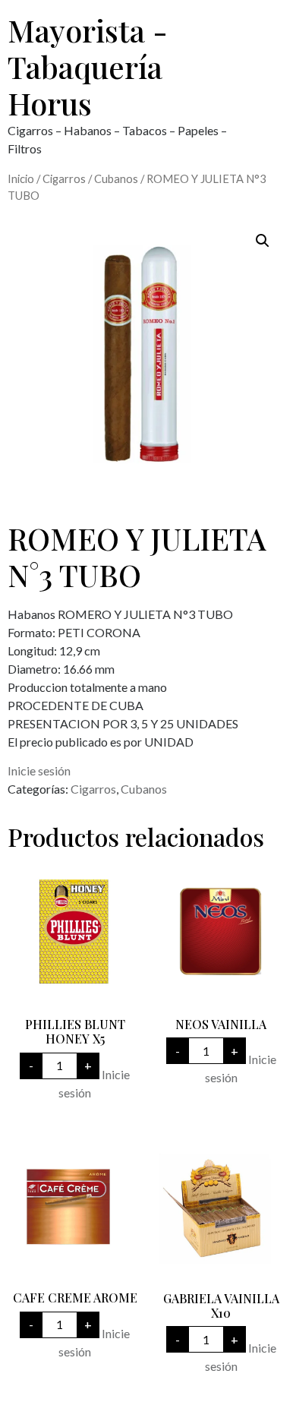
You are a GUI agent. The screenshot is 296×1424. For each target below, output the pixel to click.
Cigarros (64, 178)
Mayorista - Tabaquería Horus (88, 66)
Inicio (21, 178)
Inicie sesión (39, 770)
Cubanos (116, 178)
